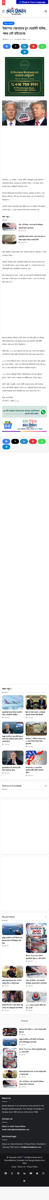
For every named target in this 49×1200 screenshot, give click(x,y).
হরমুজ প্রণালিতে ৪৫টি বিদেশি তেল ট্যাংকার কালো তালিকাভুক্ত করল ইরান (12, 940)
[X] (16, 46)
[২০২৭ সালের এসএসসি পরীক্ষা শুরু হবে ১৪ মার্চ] (36, 996)
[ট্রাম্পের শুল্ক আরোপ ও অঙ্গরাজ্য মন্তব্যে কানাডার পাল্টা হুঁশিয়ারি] (36, 702)
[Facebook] (7, 46)
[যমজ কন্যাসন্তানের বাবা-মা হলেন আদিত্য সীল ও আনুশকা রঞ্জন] (12, 972)
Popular (24, 1021)
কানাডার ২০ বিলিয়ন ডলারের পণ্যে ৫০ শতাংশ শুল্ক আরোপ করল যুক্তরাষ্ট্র (35, 741)
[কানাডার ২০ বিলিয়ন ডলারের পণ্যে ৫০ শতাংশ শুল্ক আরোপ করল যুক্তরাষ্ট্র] (36, 729)
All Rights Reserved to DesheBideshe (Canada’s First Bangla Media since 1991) (24, 1160)
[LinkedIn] (24, 46)
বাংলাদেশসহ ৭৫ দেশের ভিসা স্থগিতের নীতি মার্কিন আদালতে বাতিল (35, 770)
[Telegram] (24, 51)
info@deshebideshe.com (31, 1147)
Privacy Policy (30, 1144)
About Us (21, 1167)
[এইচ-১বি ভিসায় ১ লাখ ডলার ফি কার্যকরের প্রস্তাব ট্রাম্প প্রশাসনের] (9, 227)
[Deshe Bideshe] (16, 11)
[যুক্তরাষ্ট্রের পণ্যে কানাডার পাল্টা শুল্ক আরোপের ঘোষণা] (13, 758)
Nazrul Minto (20, 1126)
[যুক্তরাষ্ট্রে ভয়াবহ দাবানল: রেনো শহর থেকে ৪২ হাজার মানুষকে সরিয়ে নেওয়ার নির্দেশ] (9, 239)
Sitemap (5, 1147)
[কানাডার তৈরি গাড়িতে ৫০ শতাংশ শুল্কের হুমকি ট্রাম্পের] (10, 1032)
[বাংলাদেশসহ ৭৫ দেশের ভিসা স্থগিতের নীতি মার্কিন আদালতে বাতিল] (36, 758)
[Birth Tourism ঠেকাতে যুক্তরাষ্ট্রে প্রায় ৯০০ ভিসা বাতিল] (36, 938)
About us (5, 1144)
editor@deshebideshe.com (18, 1129)
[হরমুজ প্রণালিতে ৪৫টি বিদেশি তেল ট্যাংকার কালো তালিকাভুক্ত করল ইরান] (12, 929)
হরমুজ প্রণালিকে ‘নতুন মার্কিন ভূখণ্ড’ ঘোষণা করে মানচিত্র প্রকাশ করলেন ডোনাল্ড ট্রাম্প (12, 738)
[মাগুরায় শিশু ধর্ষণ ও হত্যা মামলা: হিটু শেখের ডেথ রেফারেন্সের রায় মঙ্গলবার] (12, 996)
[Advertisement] (24, 153)
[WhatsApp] (42, 46)
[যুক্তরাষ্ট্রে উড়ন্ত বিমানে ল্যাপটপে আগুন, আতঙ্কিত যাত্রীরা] (13, 702)
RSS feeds (15, 1147)
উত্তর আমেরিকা (8, 23)
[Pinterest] (33, 46)
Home (13, 1167)
